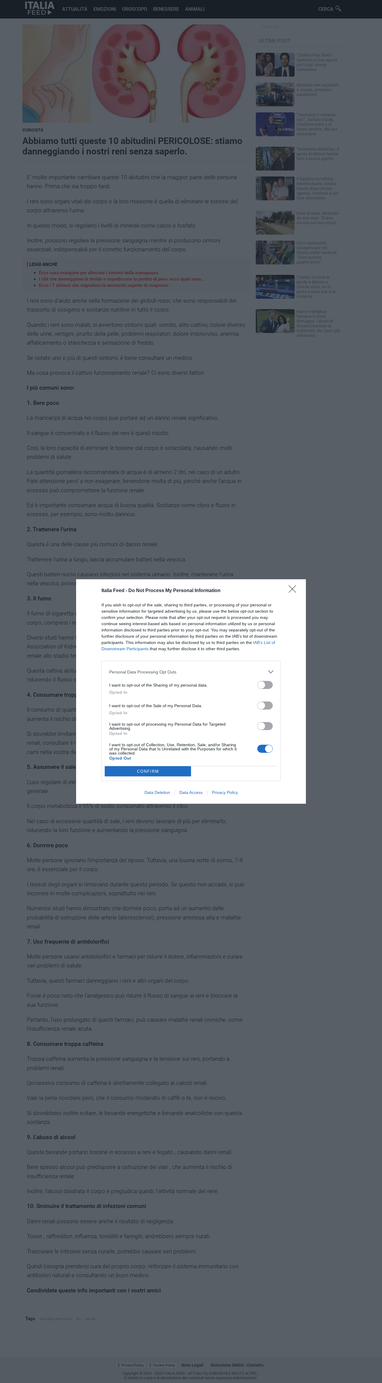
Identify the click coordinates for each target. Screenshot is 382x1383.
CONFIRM (148, 771)
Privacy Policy (225, 792)
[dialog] (191, 691)
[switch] (265, 685)
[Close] (294, 591)
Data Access (191, 792)
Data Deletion (157, 792)
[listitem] (191, 672)
